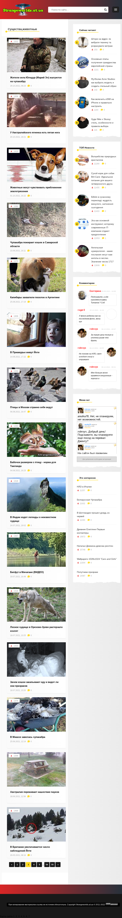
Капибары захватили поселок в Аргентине (35, 297)
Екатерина (95, 291)
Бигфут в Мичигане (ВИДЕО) (27, 572)
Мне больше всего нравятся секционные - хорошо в (101, 376)
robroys (94, 329)
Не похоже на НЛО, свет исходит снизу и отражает (90, 357)
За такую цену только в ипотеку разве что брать (102, 338)
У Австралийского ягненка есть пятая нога (35, 132)
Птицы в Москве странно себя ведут (31, 407)
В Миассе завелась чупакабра (27, 737)
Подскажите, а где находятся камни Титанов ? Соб (99, 300)
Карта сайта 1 (7, 916)
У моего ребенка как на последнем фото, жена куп (90, 319)
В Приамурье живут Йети (24, 352)
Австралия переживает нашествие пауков (34, 792)
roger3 (81, 310)
